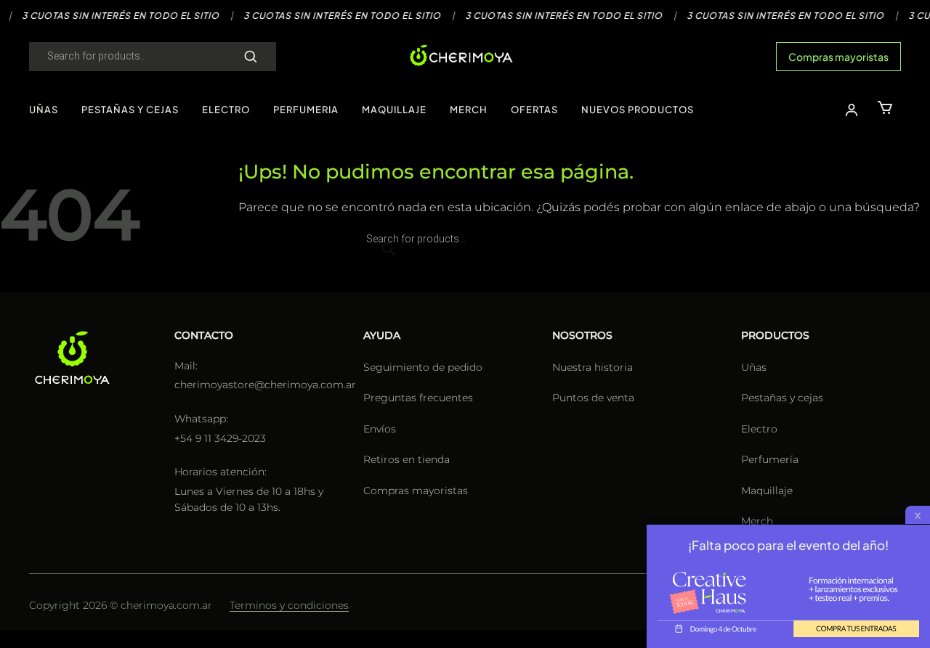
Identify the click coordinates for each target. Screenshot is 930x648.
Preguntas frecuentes (418, 397)
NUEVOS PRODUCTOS (637, 109)
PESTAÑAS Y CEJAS (130, 109)
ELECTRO (226, 109)
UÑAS (43, 109)
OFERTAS (534, 109)
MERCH (469, 109)
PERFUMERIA (306, 109)
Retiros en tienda (406, 459)
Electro (759, 428)
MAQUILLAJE (394, 109)
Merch (757, 521)
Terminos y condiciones (289, 605)
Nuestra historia (592, 367)
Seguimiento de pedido (422, 367)
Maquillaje (767, 490)
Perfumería (769, 459)
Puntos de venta (593, 397)
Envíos (379, 428)
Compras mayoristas (838, 56)
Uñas (754, 367)
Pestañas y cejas (782, 397)
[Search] (250, 56)
